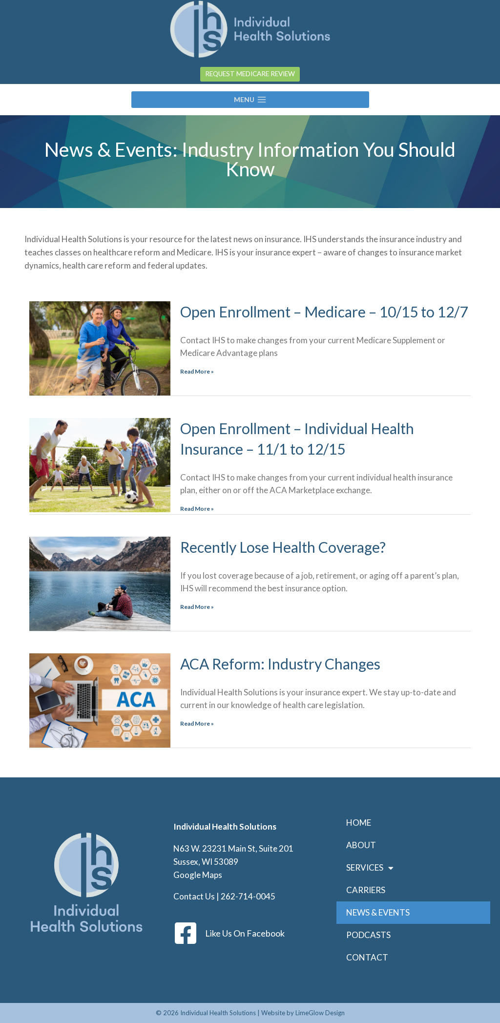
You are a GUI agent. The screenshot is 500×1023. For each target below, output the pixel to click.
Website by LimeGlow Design (303, 1013)
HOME (358, 822)
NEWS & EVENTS (378, 912)
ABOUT (361, 845)
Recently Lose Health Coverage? (283, 547)
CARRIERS (365, 890)
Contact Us (194, 896)
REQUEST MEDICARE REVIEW (250, 74)
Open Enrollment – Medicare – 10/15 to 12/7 (324, 311)
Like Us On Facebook (245, 933)
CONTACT (367, 957)
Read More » (197, 371)
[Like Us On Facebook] (185, 933)
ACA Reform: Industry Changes (280, 663)
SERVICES (364, 867)
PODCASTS (368, 935)
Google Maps (197, 875)
